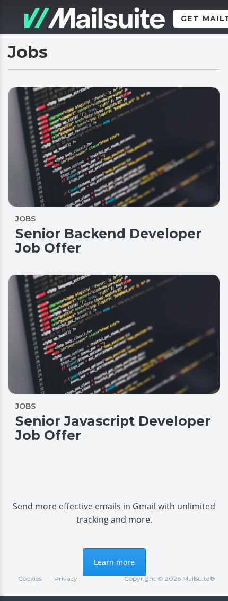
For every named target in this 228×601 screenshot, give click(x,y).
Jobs (25, 218)
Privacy (65, 578)
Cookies (29, 578)
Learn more (114, 562)
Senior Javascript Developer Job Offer (113, 428)
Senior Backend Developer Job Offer (108, 241)
